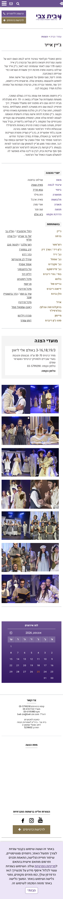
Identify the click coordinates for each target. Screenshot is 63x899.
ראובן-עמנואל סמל (21, 307)
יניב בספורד (25, 249)
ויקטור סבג (13, 245)
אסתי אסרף (25, 264)
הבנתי (31, 890)
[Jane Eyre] (16, 525)
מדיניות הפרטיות (45, 866)
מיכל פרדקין (24, 289)
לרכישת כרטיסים (15, 20)
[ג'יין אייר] (16, 399)
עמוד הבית (56, 36)
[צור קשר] (11, 4)
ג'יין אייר (53, 45)
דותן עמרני (25, 320)
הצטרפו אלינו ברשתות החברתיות (31, 812)
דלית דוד (26, 274)
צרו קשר (31, 700)
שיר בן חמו (25, 294)
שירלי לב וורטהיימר (21, 259)
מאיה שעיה (37, 185)
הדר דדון (26, 254)
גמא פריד (38, 190)
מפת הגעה (31, 745)
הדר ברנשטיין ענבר (17, 295)
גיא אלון (38, 214)
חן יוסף (27, 284)
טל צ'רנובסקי (24, 269)
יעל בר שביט (24, 236)
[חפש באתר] (17, 4)
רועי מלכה (26, 245)
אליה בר (9, 231)
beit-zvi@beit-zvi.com (28, 714)
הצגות (44, 36)
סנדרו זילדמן (24, 316)
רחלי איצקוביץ (23, 231)
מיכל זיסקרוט (24, 279)
